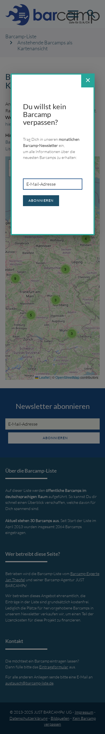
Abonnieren (41, 200)
